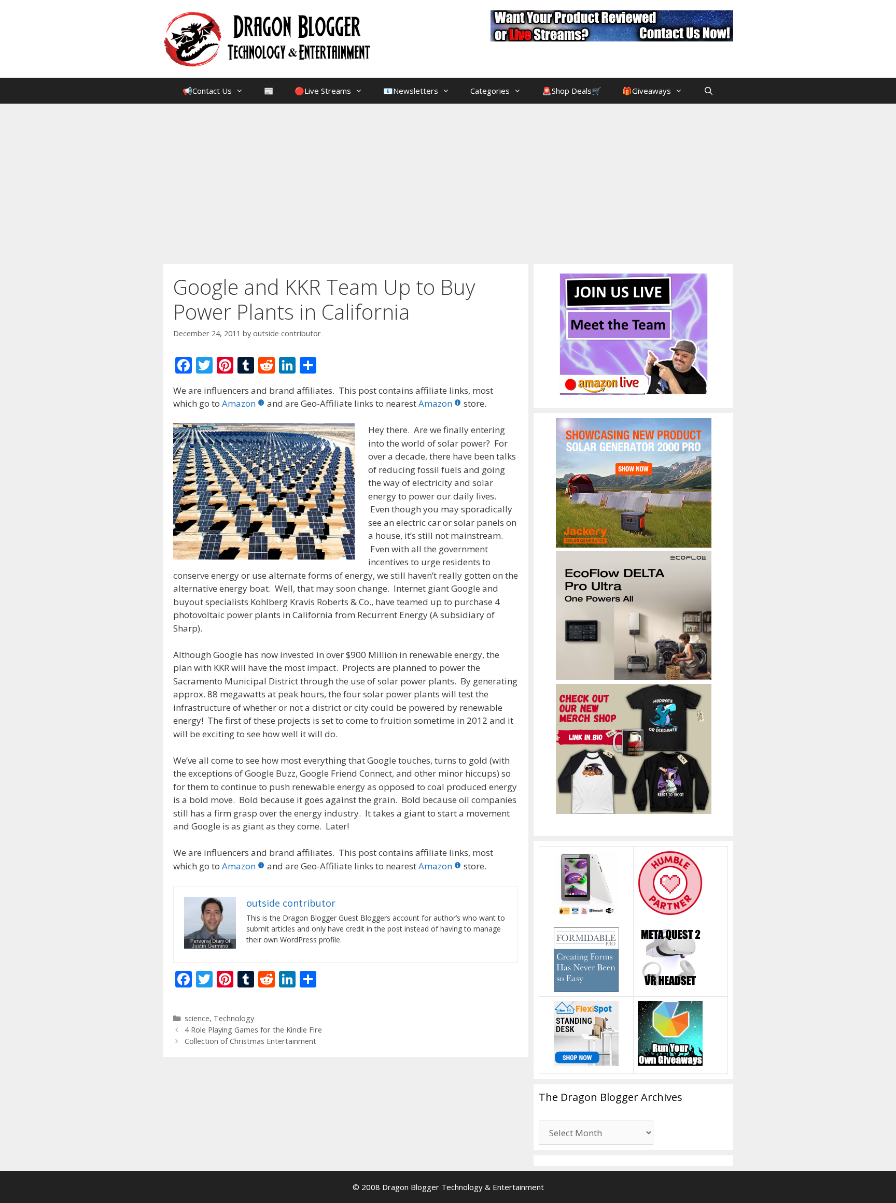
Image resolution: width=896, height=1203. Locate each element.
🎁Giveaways (646, 90)
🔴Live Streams (323, 90)
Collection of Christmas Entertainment (250, 1041)
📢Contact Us (207, 90)
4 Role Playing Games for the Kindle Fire (253, 1030)
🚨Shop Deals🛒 (571, 90)
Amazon (239, 403)
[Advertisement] (448, 181)
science (197, 1018)
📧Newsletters (410, 90)
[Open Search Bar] (708, 91)
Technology (234, 1018)
